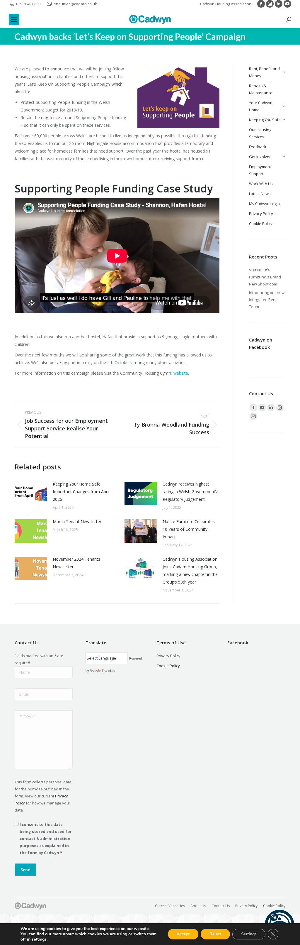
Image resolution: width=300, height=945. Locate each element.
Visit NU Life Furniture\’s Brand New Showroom (265, 277)
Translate (108, 670)
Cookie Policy (168, 665)
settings (39, 939)
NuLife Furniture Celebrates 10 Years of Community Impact (189, 529)
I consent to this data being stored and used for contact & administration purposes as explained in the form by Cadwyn (46, 838)
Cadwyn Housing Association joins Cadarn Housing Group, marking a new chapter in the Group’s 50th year (190, 570)
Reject (215, 934)
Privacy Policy (168, 655)
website (180, 373)
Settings (249, 934)
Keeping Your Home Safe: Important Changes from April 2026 (81, 491)
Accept (183, 934)
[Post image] (31, 493)
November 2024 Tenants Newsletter (76, 562)
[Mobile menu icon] (14, 19)
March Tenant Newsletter (77, 521)
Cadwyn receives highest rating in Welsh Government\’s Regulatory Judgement (191, 491)
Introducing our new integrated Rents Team (266, 299)
